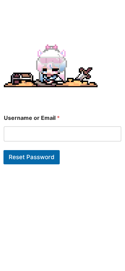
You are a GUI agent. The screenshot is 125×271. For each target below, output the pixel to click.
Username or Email (32, 118)
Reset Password (32, 157)
